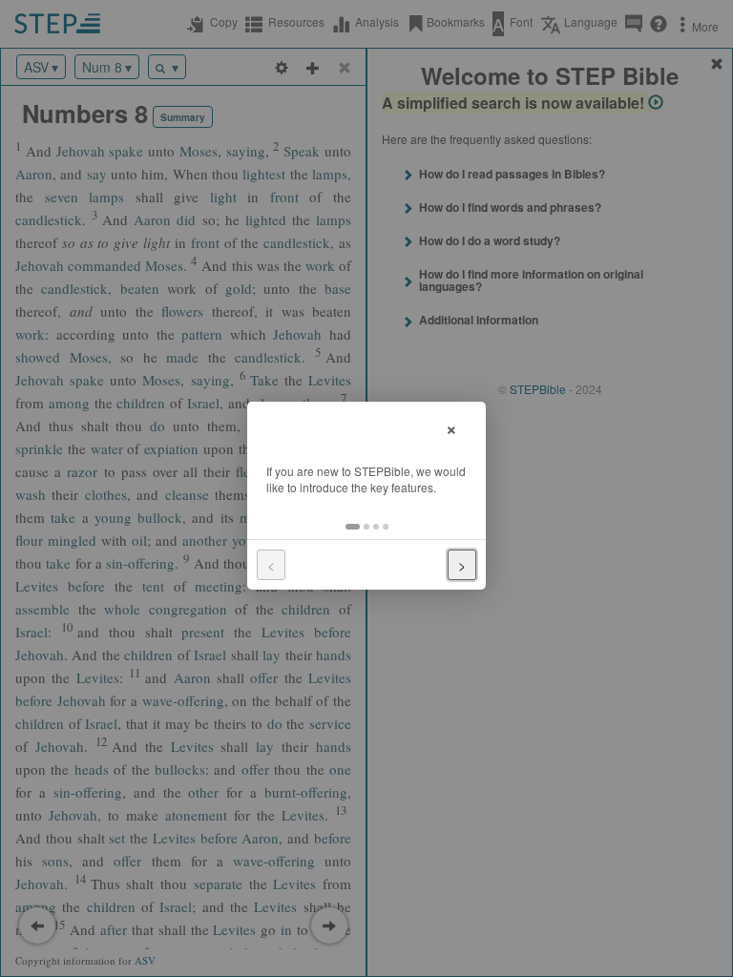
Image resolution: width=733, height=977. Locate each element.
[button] (353, 527)
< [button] (271, 564)
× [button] (451, 427)
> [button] (462, 564)
